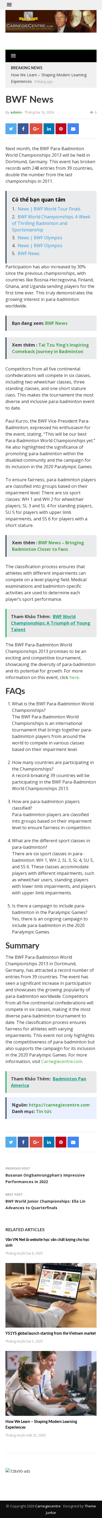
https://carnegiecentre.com (59, 1105)
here (74, 677)
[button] (9, 4)
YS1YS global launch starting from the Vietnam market (50, 1333)
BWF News (28, 253)
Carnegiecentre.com (61, 1061)
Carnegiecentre (48, 1506)
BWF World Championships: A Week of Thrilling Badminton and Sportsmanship (51, 223)
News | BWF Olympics (40, 238)
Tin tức (44, 1111)
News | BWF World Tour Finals (49, 209)
